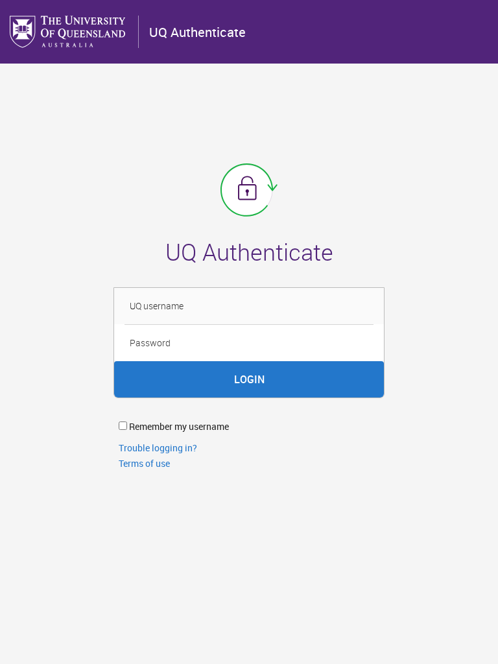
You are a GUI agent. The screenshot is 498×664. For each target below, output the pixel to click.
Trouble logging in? (158, 448)
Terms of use (144, 463)
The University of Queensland (69, 32)
